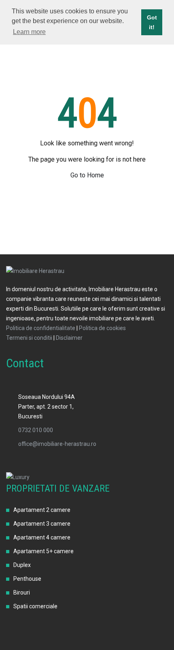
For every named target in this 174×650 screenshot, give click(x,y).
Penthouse (27, 578)
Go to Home (87, 175)
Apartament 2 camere (41, 510)
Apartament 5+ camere (43, 551)
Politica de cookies (102, 328)
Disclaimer (69, 338)
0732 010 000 (35, 430)
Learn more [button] (29, 31)
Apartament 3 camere (41, 523)
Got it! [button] (152, 22)
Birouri (21, 592)
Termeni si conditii (29, 338)
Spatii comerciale (35, 606)
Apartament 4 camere (41, 537)
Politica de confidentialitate (40, 328)
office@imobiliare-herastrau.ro (57, 444)
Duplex (22, 565)
